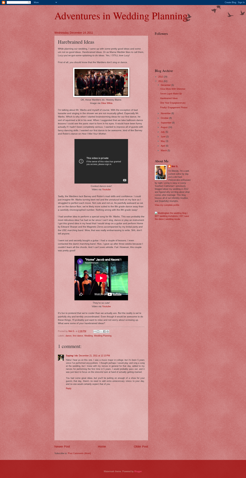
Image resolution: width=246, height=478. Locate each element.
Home (102, 446)
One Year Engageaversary (173, 103)
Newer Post (62, 446)
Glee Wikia (106, 103)
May (163, 141)
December (166, 85)
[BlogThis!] (98, 331)
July (163, 132)
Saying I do (72, 355)
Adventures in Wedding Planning (121, 15)
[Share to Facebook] (104, 331)
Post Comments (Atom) (79, 453)
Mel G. (175, 166)
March (164, 150)
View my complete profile (167, 205)
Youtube (106, 189)
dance (68, 335)
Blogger (138, 471)
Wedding (88, 335)
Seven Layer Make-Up (171, 93)
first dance (78, 335)
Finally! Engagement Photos (174, 107)
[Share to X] (101, 331)
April (163, 146)
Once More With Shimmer (172, 89)
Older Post (141, 446)
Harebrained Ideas (169, 98)
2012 (161, 76)
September (166, 122)
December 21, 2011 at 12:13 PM (94, 355)
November (166, 113)
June (163, 136)
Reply (68, 388)
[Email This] (95, 331)
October (165, 118)
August (164, 127)
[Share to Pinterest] (107, 331)
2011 (161, 81)
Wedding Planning (102, 335)
